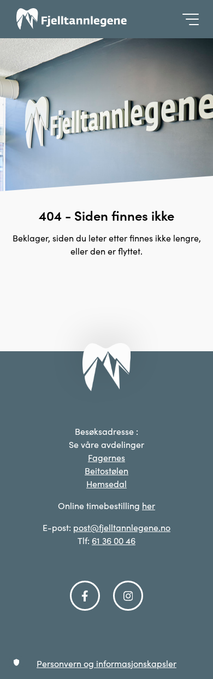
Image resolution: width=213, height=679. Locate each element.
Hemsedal (106, 483)
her (148, 505)
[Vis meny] (188, 19)
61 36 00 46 (113, 540)
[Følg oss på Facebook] (85, 596)
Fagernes (106, 457)
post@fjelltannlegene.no (121, 527)
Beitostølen (106, 470)
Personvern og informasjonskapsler (106, 663)
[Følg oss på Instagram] (128, 596)
